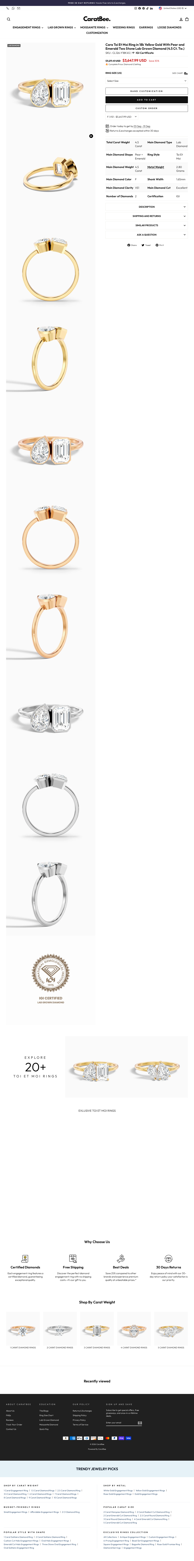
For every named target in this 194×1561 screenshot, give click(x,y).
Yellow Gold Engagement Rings (150, 1490)
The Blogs (43, 1410)
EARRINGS (146, 27)
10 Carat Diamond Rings (65, 1497)
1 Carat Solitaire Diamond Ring (18, 1537)
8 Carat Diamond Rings (15, 1497)
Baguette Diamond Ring (143, 1544)
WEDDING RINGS (124, 27)
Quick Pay (44, 1429)
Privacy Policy (79, 1420)
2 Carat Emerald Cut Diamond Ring (120, 1515)
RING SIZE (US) (113, 72)
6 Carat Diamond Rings (41, 1494)
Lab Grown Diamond (49, 1420)
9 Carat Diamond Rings (40, 1497)
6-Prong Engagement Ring (116, 1540)
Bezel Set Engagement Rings (145, 1540)
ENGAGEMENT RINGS (27, 27)
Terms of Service (80, 1424)
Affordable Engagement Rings (44, 1512)
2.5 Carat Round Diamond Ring (154, 1515)
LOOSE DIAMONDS (169, 27)
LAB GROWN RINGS (61, 27)
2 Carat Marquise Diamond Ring (119, 1512)
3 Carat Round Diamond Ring (117, 1519)
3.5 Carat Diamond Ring (15, 1494)
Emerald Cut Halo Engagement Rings (21, 1544)
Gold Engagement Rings (146, 1494)
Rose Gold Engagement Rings (118, 1494)
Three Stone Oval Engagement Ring (59, 1544)
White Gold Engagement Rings (118, 1490)
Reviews (9, 1420)
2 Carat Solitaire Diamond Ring (50, 1537)
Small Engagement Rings (15, 1512)
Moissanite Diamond (48, 1424)
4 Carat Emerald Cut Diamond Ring (150, 1519)
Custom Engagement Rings (161, 1537)
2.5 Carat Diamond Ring (68, 1490)
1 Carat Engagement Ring (16, 1490)
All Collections (110, 1537)
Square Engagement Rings (116, 1544)
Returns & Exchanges (82, 1410)
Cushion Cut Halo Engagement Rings (21, 1540)
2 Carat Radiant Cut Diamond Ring (153, 1512)
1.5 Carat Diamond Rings (42, 1490)
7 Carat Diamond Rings (65, 1494)
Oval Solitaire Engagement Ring (19, 1547)
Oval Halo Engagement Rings (55, 1540)
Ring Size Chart (46, 1415)
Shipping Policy (80, 1415)
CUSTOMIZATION (97, 33)
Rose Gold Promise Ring (168, 1544)
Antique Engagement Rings (133, 1537)
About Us (10, 1410)
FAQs (8, 1415)
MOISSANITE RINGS (93, 27)
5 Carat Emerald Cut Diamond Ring (120, 1522)
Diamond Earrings (112, 1547)
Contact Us (11, 1429)
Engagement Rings (133, 1547)
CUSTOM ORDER (147, 108)
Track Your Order (14, 1424)
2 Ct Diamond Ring (71, 1512)
